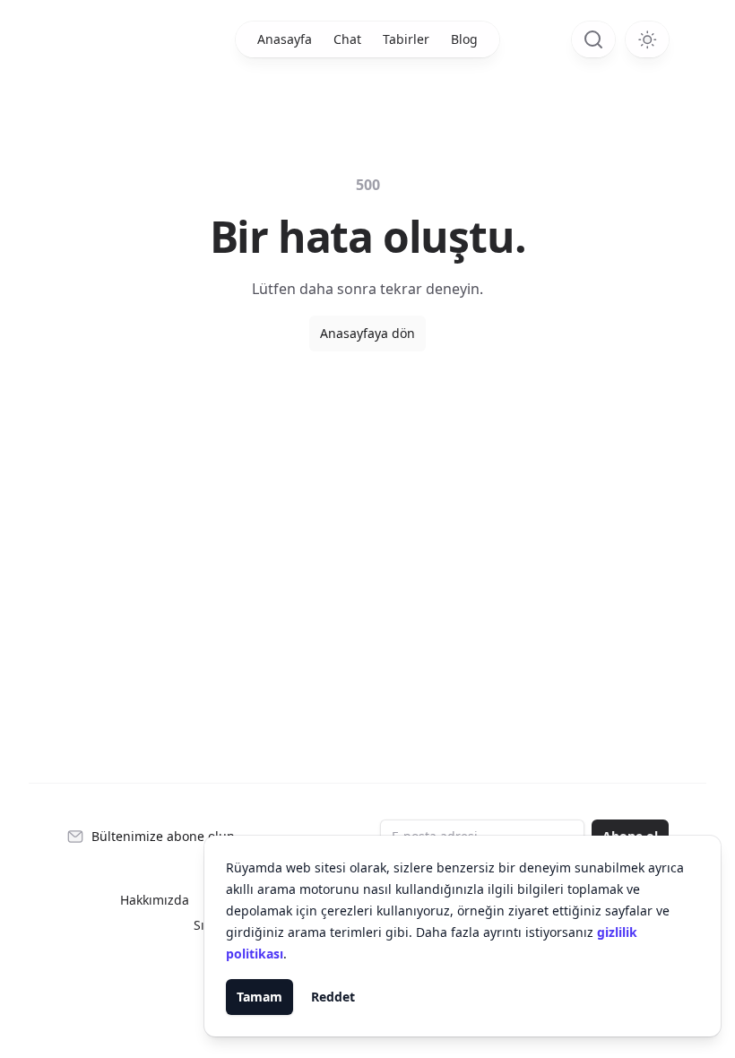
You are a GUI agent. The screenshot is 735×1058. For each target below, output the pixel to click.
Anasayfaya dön (367, 333)
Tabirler (406, 39)
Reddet (333, 996)
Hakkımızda (154, 899)
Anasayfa (284, 39)
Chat (347, 39)
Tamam (259, 996)
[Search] (593, 39)
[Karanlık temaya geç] (647, 39)
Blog (464, 39)
